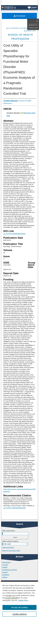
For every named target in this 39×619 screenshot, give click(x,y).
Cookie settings (11, 598)
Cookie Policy (23, 600)
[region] (19, 600)
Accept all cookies (19, 607)
